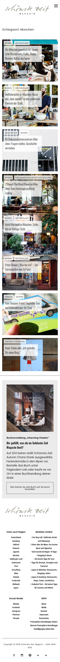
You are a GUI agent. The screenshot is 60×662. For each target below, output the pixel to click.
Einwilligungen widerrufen (44, 628)
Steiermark (16, 562)
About (44, 603)
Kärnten (16, 555)
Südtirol (16, 544)
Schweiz (16, 577)
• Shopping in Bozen (44, 555)
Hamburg (16, 541)
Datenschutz (44, 618)
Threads (16, 618)
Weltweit (16, 584)
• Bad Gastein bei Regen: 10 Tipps (44, 551)
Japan (16, 587)
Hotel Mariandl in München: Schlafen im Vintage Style (22, 226)
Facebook (16, 607)
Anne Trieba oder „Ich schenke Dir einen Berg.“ (20, 350)
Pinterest (16, 614)
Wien (16, 573)
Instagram (16, 611)
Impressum (43, 614)
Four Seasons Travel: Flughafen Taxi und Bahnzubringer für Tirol (22, 305)
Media (44, 607)
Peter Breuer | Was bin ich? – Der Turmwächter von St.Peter (21, 267)
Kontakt (44, 611)
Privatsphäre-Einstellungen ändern (44, 621)
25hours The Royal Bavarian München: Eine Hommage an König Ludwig (21, 188)
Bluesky (16, 603)
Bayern (8, 43)
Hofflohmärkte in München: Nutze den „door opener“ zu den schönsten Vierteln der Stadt (22, 98)
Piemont (16, 548)
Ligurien (16, 551)
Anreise (9, 297)
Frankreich (16, 580)
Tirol (16, 566)
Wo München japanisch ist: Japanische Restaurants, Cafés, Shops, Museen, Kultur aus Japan (22, 53)
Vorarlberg (16, 569)
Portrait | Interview (15, 342)
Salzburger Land (16, 558)
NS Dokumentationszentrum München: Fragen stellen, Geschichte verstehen (21, 143)
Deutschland (22, 43)
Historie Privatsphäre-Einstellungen (44, 625)
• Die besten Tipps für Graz (44, 558)
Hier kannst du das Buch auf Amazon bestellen (30, 488)
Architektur (11, 133)
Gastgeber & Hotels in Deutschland (33, 178)
